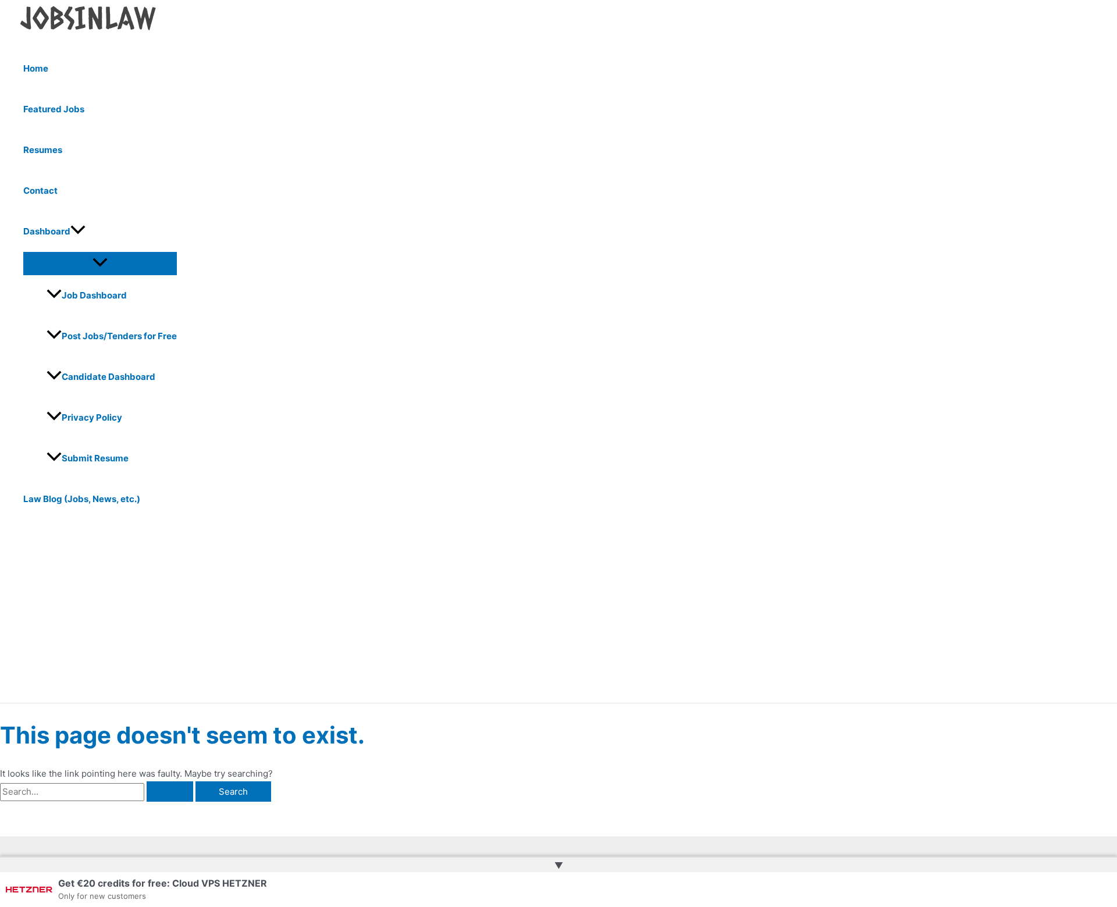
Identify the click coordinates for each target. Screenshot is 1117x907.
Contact (40, 190)
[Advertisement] (361, 615)
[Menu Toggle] (100, 263)
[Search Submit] (170, 791)
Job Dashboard (94, 295)
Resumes (42, 149)
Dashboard (46, 231)
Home (35, 68)
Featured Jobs (53, 109)
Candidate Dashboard (108, 376)
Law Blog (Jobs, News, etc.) (81, 498)
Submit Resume (95, 458)
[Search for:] (97, 791)
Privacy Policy (92, 417)
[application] (78, 231)
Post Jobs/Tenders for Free (119, 336)
